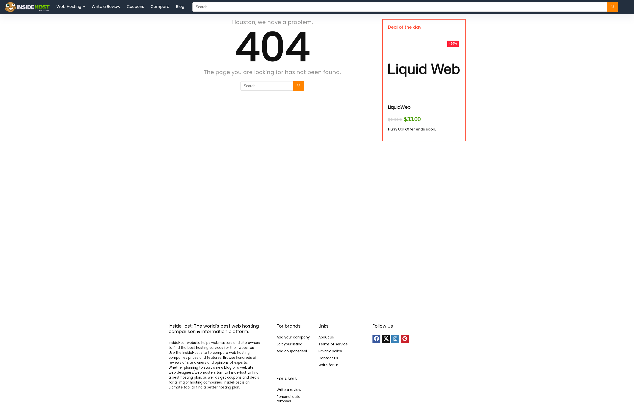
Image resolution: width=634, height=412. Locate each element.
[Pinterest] (405, 339)
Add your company (293, 337)
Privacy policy (330, 351)
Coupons (135, 6)
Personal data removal (288, 399)
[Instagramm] (395, 339)
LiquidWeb (399, 107)
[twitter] (386, 339)
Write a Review (106, 6)
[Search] (612, 7)
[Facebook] (376, 339)
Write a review (289, 389)
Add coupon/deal (292, 351)
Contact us (328, 358)
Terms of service (333, 344)
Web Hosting (68, 6)
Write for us (328, 364)
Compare (160, 6)
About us (326, 337)
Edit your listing (289, 344)
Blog (180, 6)
